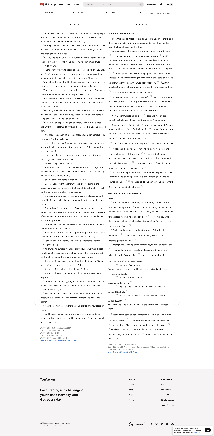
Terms (68, 423)
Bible (61, 4)
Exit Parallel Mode (165, 13)
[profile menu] (169, 4)
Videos (76, 4)
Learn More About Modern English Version (123, 352)
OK (208, 430)
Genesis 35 (49, 12)
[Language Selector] (161, 4)
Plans (68, 4)
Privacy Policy (59, 423)
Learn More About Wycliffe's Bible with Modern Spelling (59, 340)
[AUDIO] (146, 13)
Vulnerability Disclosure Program (51, 426)
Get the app (151, 4)
